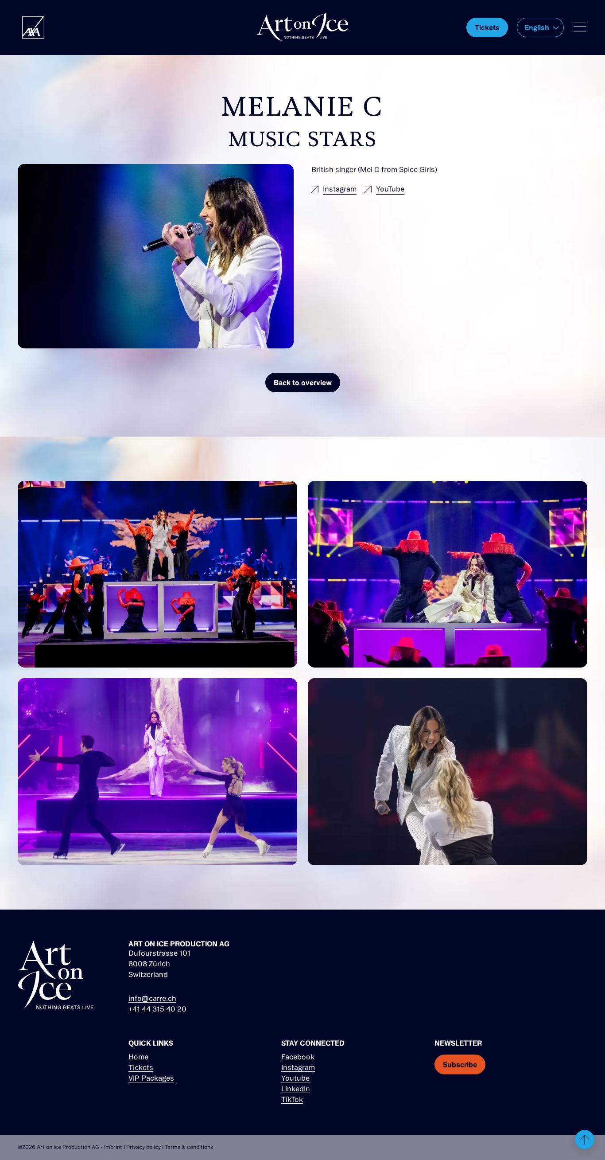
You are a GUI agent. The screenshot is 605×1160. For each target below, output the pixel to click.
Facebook (297, 1057)
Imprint (113, 1147)
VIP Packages (151, 1078)
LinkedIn (295, 1089)
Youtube (295, 1078)
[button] (540, 27)
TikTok (292, 1099)
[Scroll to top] (584, 1139)
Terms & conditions (189, 1147)
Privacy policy (143, 1147)
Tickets (140, 1067)
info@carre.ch (152, 998)
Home (138, 1057)
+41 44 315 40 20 (157, 1009)
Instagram (298, 1067)
